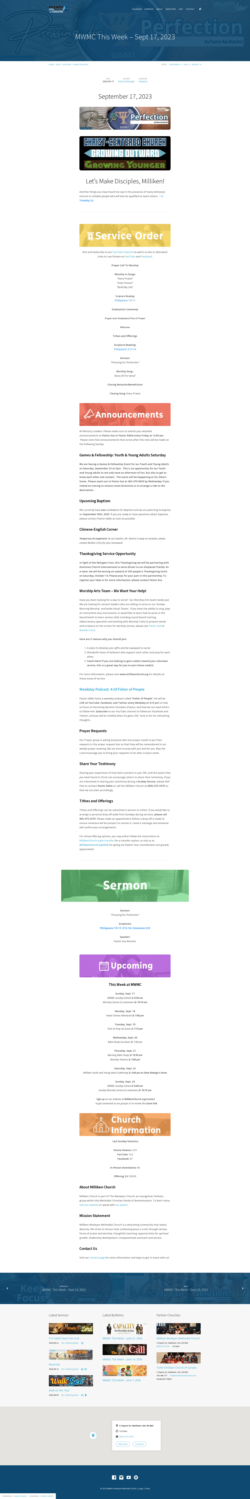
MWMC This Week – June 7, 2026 (122, 1380)
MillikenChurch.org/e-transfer (96, 840)
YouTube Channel (123, 252)
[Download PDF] (86, 1395)
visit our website (88, 1204)
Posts (164, 64)
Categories (174, 64)
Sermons (149, 9)
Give (181, 9)
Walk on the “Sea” (59, 1390)
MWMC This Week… (81, 64)
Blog (58, 64)
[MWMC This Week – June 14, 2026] (125, 1353)
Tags (185, 64)
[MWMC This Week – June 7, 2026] (125, 1374)
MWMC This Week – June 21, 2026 (122, 1338)
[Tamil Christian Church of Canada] (179, 1361)
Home (51, 64)
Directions (123, 1444)
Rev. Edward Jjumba (69, 1343)
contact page (97, 1257)
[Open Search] (200, 9)
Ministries (171, 9)
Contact (190, 9)
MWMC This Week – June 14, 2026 (122, 1359)
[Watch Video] (82, 1343)
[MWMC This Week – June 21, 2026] (125, 1332)
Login (140, 1488)
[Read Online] (82, 1369)
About (159, 9)
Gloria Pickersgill (126, 81)
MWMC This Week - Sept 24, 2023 (64, 1290)
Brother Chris (87, 630)
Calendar (137, 9)
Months (195, 64)
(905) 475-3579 (163, 1346)
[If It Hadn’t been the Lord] (71, 1332)
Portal (147, 1488)
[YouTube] (129, 1477)
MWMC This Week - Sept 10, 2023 (186, 1290)
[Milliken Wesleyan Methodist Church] (179, 1332)
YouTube (130, 256)
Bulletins (67, 64)
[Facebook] (114, 1477)
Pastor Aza (155, 625)
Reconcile (54, 1364)
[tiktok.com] (136, 1477)
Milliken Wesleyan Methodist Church (178, 1338)
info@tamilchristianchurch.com (183, 1375)
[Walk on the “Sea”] (71, 1384)
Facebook (146, 256)
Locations (139, 1444)
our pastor (121, 1204)
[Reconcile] (71, 1358)
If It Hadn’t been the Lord (64, 1338)
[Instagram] (121, 1477)
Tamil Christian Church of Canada (176, 1367)
